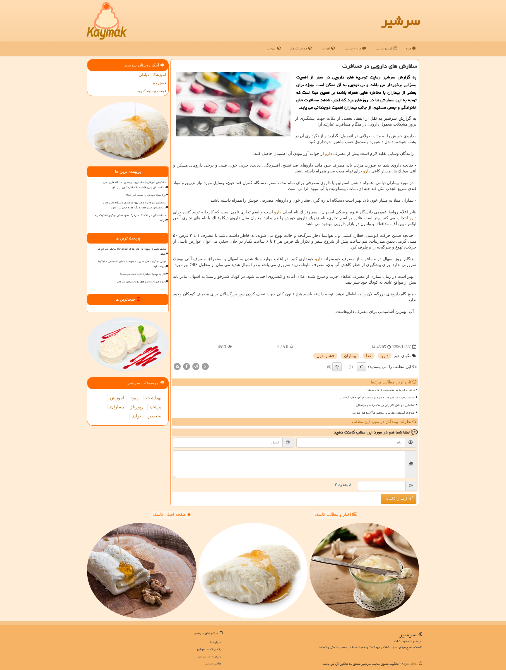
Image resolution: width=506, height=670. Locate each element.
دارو (328, 153)
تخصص (154, 415)
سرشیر (400, 20)
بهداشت (153, 397)
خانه (409, 48)
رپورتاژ (136, 406)
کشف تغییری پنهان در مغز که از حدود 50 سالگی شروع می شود (131, 251)
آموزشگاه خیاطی (152, 75)
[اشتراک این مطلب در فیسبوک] (186, 366)
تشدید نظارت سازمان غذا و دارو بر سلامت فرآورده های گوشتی (378, 397)
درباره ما (215, 642)
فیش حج (159, 83)
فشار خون (325, 356)
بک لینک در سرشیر (208, 649)
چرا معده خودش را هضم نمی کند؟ (146, 195)
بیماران (350, 356)
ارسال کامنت (396, 498)
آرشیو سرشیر (384, 48)
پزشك (155, 406)
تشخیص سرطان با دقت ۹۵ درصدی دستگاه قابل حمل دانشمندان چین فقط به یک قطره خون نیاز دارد (134, 184)
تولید (136, 415)
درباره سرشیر (353, 48)
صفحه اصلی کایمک (170, 514)
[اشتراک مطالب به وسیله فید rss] (177, 366)
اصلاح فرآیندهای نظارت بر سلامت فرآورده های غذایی (384, 413)
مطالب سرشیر (212, 663)
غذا (368, 356)
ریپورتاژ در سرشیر (209, 656)
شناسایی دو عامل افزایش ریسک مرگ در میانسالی (385, 405)
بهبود (135, 397)
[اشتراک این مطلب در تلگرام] (196, 366)
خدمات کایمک (299, 48)
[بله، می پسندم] (361, 366)
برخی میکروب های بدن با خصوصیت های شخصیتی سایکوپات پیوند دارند (131, 263)
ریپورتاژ (271, 48)
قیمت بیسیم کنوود (151, 91)
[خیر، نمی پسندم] (337, 366)
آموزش (326, 48)
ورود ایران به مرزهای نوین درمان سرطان (391, 390)
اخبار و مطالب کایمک (333, 514)
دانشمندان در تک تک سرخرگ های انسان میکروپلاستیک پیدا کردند (129, 217)
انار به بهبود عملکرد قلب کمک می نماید (143, 274)
